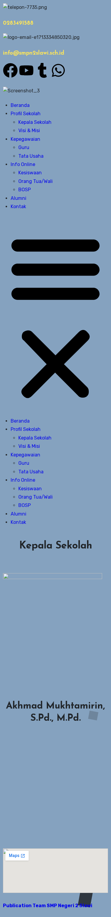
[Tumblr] (42, 70)
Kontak (18, 206)
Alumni (18, 198)
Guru (23, 147)
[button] (55, 316)
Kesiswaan (30, 173)
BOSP (24, 189)
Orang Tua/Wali (35, 181)
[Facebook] (10, 70)
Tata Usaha (31, 156)
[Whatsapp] (58, 70)
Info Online (23, 164)
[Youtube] (26, 70)
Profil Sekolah (26, 113)
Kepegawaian (25, 139)
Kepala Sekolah (35, 122)
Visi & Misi (29, 130)
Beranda (20, 105)
